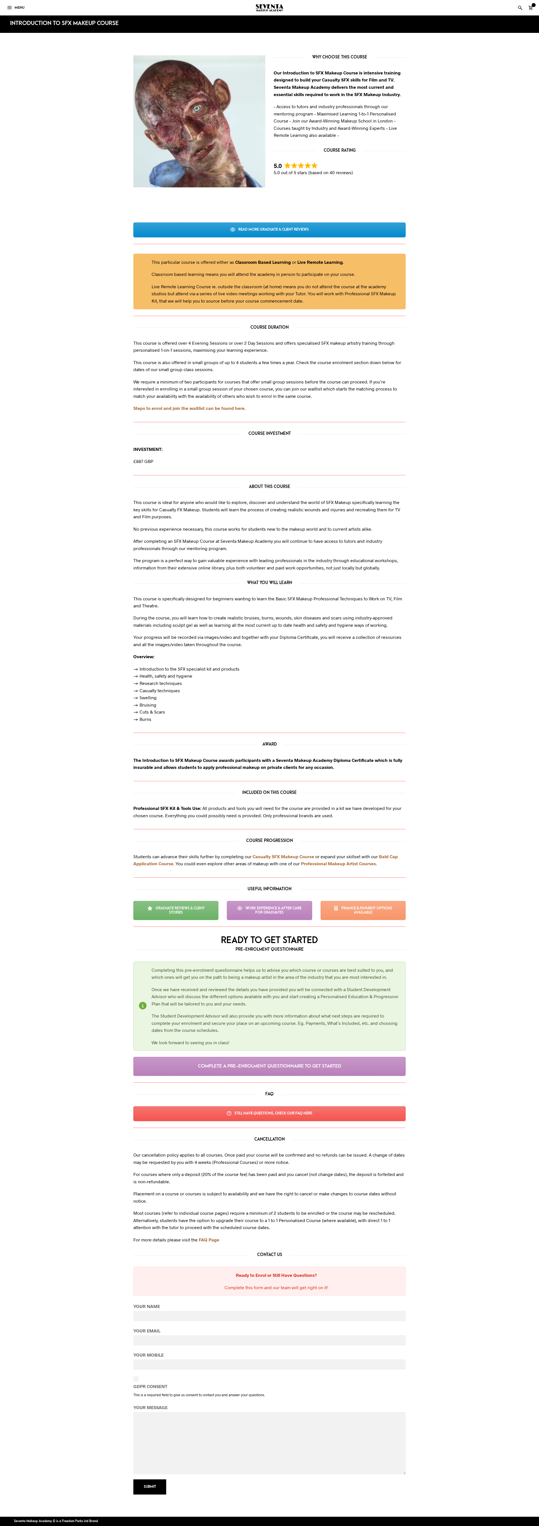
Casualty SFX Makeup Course (283, 856)
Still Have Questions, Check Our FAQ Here (273, 1113)
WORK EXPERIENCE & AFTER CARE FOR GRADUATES (273, 910)
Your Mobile (148, 1354)
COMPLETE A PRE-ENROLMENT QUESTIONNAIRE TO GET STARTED (269, 1066)
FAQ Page (209, 1239)
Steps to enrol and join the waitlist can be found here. (189, 408)
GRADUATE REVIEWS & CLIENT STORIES (180, 910)
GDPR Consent (150, 1386)
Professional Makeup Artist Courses (338, 863)
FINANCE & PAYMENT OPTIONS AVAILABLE (366, 910)
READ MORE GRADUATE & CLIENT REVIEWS (273, 229)
